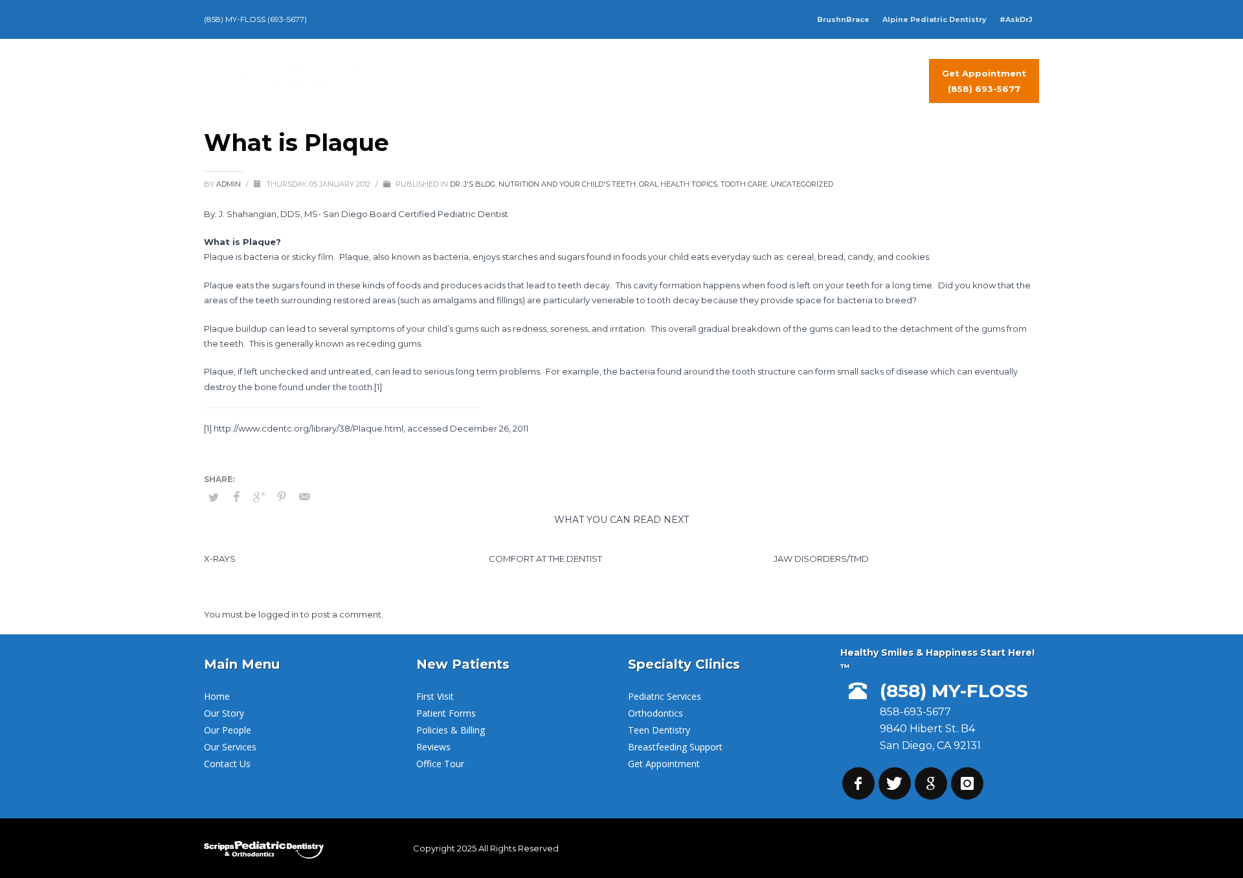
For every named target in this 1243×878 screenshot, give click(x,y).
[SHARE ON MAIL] (304, 497)
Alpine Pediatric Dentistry (934, 19)
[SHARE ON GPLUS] (259, 497)
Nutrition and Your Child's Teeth (567, 184)
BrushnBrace (843, 19)
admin (229, 184)
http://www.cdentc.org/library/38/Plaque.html (308, 428)
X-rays (220, 558)
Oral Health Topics (678, 184)
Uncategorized (801, 184)
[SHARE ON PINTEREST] (281, 497)
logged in (279, 614)
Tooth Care (744, 184)
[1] (378, 387)
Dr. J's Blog (472, 184)
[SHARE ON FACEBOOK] (236, 497)
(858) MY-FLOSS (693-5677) (255, 19)
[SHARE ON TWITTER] (213, 497)
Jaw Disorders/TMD (821, 558)
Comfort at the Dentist (545, 558)
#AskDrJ (1016, 19)
